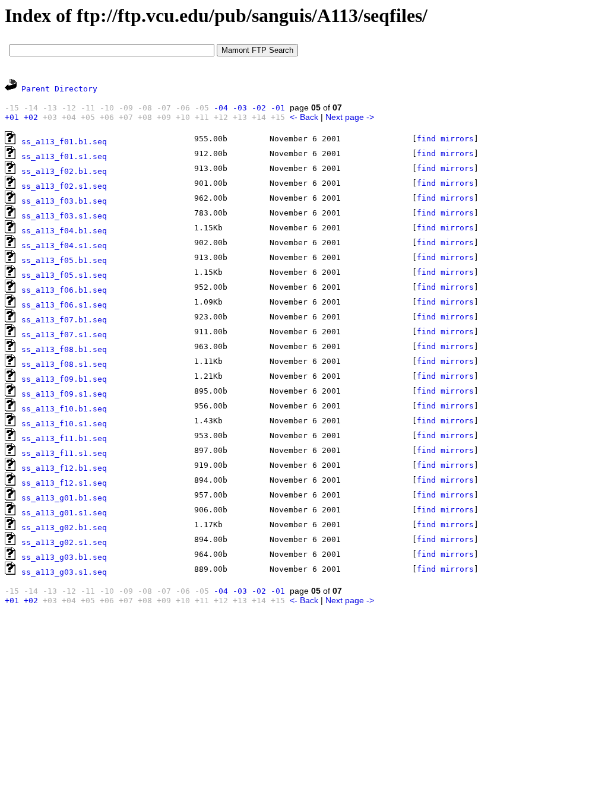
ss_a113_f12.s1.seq (64, 483)
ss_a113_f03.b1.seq (64, 201)
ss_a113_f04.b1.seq (64, 230)
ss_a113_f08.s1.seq (64, 364)
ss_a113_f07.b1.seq (64, 319)
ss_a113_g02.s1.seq (64, 542)
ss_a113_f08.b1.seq (64, 349)
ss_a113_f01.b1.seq (64, 141)
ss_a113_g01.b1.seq (64, 497)
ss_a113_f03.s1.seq (64, 215)
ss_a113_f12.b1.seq (64, 468)
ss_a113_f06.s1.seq (64, 304)
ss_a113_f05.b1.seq (64, 260)
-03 (240, 107)
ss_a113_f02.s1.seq (64, 186)
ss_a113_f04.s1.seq (64, 245)
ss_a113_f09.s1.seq (64, 393)
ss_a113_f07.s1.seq (64, 334)
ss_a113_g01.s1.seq (64, 512)
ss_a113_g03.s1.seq (64, 572)
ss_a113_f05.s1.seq (64, 275)
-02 (259, 107)
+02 (31, 117)
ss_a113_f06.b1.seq (64, 290)
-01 (278, 107)
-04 (221, 107)
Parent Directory (59, 88)
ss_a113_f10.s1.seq (64, 423)
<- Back (304, 117)
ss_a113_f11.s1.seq (64, 453)
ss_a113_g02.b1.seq (64, 527)
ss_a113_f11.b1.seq (64, 438)
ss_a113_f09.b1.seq (64, 379)
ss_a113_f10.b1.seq (64, 408)
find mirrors (445, 138)
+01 (12, 117)
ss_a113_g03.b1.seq (64, 557)
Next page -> (349, 117)
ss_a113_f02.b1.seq (64, 171)
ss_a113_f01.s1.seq (64, 156)
